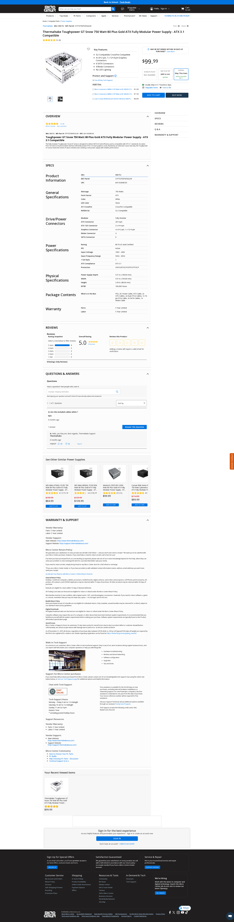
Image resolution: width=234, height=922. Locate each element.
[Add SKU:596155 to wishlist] (90, 468)
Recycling (48, 890)
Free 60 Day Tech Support (104, 80)
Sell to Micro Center (106, 893)
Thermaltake (48, 26)
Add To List (53, 506)
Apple (103, 16)
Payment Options (78, 887)
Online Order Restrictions (81, 884)
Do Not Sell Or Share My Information (141, 914)
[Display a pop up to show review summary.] (67, 493)
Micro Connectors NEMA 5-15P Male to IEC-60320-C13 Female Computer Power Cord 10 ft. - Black (128, 94)
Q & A (157, 129)
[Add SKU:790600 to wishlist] (148, 468)
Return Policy (50, 882)
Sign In (117, 838)
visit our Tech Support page (67, 679)
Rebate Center (104, 884)
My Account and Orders (53, 879)
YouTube (182, 912)
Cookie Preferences (140, 916)
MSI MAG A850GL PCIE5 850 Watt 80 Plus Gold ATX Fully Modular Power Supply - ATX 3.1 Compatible (85, 487)
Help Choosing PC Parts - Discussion (63, 758)
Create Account (127, 844)
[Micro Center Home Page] (50, 8)
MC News (143, 16)
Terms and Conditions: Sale (90, 916)
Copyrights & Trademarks (110, 916)
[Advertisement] (117, 821)
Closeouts (130, 879)
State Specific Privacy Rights (103, 914)
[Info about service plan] (115, 75)
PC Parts (77, 16)
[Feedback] (231, 461)
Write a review (50, 126)
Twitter (174, 912)
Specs (50, 165)
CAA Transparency (121, 914)
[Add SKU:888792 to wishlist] (61, 781)
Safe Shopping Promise (54, 887)
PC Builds (53, 756)
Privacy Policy (160, 914)
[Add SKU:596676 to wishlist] (62, 468)
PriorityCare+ (129, 16)
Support (153, 16)
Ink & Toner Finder (106, 887)
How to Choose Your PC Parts (61, 754)
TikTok (186, 912)
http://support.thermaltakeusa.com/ (74, 543)
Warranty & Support (62, 520)
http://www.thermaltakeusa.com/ (70, 541)
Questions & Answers (62, 374)
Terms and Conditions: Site (70, 916)
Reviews (52, 327)
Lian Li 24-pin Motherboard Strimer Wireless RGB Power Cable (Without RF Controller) (124, 99)
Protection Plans (51, 893)
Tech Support (131, 882)
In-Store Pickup (77, 879)
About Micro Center (68, 914)
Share (183, 26)
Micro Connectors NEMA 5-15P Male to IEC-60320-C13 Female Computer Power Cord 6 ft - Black (128, 89)
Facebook (169, 912)
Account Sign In (126, 916)
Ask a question (62, 126)
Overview (53, 116)
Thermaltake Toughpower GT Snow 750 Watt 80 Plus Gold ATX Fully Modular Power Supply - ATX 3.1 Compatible (56, 800)
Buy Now (177, 95)
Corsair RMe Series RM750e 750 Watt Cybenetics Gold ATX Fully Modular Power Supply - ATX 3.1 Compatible (143, 487)
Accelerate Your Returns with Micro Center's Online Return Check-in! (69, 574)
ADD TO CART (153, 95)
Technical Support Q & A (59, 761)
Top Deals (63, 16)
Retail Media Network (107, 899)
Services (115, 16)
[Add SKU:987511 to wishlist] (119, 468)
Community (103, 879)
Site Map (102, 902)
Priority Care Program (122, 704)
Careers (102, 890)
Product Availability (79, 882)
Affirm (74, 890)
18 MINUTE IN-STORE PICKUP (177, 16)
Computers (91, 16)
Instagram (178, 912)
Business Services (105, 896)
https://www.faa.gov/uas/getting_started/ (122, 633)
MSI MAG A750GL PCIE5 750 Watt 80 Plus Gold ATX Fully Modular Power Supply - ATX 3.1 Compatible (57, 487)
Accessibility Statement (84, 914)
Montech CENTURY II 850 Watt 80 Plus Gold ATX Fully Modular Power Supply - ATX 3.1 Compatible (114, 487)
